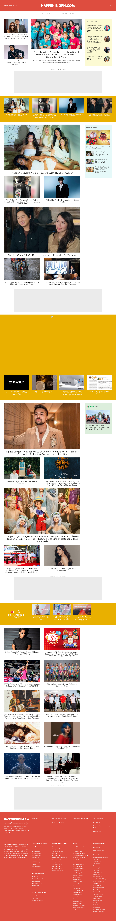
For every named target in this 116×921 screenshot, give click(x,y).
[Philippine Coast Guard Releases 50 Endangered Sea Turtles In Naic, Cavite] (98, 417)
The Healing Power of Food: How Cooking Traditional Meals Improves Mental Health (102, 169)
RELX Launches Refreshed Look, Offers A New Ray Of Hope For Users (82, 618)
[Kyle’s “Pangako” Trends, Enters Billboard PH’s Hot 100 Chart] (22, 639)
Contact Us (35, 818)
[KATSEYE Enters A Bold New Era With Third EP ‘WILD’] (107, 59)
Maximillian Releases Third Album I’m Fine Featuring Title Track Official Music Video (22, 777)
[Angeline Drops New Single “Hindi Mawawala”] (62, 556)
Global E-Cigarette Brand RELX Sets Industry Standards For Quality (61, 617)
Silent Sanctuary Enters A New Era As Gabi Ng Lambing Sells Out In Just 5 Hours (62, 715)
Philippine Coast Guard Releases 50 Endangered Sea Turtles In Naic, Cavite (97, 427)
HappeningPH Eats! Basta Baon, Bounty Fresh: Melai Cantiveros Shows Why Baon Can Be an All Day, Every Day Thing (62, 654)
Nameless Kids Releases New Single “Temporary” (22, 482)
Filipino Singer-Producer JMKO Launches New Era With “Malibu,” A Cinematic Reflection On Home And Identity (42, 453)
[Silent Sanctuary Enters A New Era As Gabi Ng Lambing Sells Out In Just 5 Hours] (62, 701)
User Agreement (98, 818)
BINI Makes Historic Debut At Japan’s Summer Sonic (62, 685)
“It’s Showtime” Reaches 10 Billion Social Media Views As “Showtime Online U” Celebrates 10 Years (56, 54)
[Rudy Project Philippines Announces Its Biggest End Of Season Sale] (16, 382)
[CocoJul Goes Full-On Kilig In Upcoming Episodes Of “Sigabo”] (99, 105)
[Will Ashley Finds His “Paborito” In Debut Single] (71, 105)
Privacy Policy (97, 822)
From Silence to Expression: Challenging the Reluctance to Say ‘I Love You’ (102, 154)
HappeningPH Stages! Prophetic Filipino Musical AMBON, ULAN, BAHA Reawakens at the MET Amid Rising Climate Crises (62, 483)
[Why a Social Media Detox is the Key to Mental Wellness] (90, 161)
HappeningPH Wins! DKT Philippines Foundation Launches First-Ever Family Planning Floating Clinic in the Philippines (22, 570)
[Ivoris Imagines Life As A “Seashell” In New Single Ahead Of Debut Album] (22, 733)
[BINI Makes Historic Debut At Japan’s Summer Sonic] (62, 671)
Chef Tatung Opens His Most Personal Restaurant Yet (44, 392)
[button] (110, 5)
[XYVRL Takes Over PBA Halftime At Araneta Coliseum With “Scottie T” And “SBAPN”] (22, 671)
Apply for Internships (58, 822)
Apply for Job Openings (59, 818)
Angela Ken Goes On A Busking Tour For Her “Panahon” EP (62, 747)
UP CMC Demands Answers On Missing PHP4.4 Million (99, 392)
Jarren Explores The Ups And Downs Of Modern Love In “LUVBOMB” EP (16, 62)
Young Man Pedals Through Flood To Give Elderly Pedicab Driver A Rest (22, 283)
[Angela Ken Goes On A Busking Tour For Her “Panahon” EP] (62, 733)
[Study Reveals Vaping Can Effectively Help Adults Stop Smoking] (41, 609)
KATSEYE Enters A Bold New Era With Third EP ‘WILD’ (94, 58)
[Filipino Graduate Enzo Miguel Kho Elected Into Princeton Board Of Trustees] (62, 269)
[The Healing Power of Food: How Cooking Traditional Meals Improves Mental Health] (90, 169)
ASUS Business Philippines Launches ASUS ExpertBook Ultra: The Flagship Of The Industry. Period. (72, 394)
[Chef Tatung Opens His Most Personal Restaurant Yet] (44, 382)
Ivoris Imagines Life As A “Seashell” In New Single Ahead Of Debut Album (22, 747)
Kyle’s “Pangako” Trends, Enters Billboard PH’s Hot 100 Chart (22, 653)
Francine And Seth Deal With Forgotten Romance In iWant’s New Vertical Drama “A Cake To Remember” (16, 37)
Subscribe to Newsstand (80, 818)
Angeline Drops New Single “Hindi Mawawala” (62, 569)
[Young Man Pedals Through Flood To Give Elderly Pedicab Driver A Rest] (22, 269)
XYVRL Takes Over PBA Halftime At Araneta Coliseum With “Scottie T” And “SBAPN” (22, 685)
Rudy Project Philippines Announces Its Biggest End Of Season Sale (16, 393)
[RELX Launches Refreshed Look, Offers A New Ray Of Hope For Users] (82, 609)
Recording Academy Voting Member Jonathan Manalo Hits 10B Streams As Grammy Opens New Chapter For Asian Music (62, 779)
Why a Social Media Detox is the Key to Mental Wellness (101, 161)
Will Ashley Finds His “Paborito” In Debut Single (71, 114)
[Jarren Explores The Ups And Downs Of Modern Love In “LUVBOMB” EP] (16, 52)
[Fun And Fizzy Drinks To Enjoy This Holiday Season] (98, 137)
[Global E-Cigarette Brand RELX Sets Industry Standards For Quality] (62, 609)
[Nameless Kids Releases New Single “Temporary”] (22, 468)
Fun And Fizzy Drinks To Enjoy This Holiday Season (98, 147)
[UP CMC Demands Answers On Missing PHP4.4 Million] (99, 382)
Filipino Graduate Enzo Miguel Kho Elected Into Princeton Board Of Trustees (62, 283)
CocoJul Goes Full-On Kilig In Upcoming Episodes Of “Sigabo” (100, 114)
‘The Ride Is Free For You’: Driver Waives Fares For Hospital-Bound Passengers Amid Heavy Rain (44, 115)
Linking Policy (97, 831)
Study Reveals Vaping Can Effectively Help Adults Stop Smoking (41, 617)
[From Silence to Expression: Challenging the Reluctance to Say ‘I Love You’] (90, 153)
